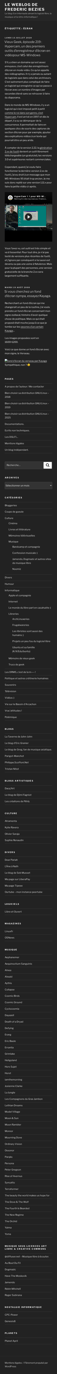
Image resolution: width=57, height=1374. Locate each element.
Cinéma (13, 523)
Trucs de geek (16, 664)
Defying (9, 1028)
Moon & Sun (12, 1118)
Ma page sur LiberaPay (17, 879)
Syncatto (10, 1182)
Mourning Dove (13, 1137)
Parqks (9, 1157)
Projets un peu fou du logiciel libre (31, 641)
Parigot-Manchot (14, 756)
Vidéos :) (9, 697)
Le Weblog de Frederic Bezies (25, 7)
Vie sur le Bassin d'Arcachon (20, 704)
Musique (13, 541)
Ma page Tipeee (14, 885)
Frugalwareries (20, 625)
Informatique (12, 590)
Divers (8, 577)
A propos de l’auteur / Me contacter (24, 386)
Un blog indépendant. (16, 449)
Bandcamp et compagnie (26, 546)
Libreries (14, 613)
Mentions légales (14, 443)
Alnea (8, 970)
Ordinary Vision (13, 1144)
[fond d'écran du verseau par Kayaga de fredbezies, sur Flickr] (26, 361)
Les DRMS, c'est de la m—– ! (20, 672)
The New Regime (14, 1214)
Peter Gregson (13, 1169)
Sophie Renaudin (14, 840)
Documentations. (14, 424)
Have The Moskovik (16, 1276)
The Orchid (11, 1221)
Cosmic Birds (12, 995)
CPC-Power (11, 1314)
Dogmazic (10, 1269)
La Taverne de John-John (18, 736)
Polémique (11, 717)
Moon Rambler (13, 1124)
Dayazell (9, 1015)
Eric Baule (10, 1041)
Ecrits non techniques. (17, 430)
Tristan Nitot (12, 769)
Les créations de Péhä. (17, 801)
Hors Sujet (11, 1066)
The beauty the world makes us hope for (27, 1195)
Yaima (8, 1227)
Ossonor (9, 1150)
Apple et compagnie (20, 595)
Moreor (9, 1131)
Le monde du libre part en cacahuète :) (30, 607)
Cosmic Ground (13, 1002)
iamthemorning (13, 1079)
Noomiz (16, 569)
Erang (8, 1034)
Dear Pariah (11, 859)
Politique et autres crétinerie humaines (26, 678)
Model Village (12, 1111)
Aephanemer (12, 957)
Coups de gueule (14, 511)
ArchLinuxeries (20, 619)
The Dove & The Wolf (17, 1202)
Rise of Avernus (13, 1176)
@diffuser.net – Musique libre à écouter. (27, 1256)
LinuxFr (9, 931)
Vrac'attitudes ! (13, 710)
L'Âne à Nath (11, 866)
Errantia (9, 1047)
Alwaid (8, 976)
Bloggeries (11, 505)
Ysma (8, 1234)
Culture (9, 518)
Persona (9, 1163)
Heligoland (11, 1060)
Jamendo (10, 1282)
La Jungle (10, 1092)
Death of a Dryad (14, 1021)
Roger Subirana (13, 1295)
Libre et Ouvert (13, 911)
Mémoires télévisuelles (22, 535)
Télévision (10, 691)
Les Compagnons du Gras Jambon (24, 1099)
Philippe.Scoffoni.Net (17, 762)
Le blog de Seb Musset (17, 872)
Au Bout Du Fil (13, 1263)
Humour (9, 584)
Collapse (10, 989)
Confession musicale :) (25, 553)
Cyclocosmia (12, 1008)
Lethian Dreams (14, 1105)
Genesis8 (10, 1321)
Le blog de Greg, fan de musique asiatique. (28, 749)
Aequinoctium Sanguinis (18, 963)
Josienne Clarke (13, 1086)
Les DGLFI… (11, 437)
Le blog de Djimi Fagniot (18, 794)
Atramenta (11, 821)
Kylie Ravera (12, 827)
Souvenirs (10, 684)
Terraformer (12, 1189)
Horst (8, 1073)
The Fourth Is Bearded (17, 1208)
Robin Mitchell (13, 1288)
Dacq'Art (10, 788)
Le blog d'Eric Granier (17, 743)
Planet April (11, 1341)
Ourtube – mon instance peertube (23, 892)
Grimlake (10, 1053)
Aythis (8, 983)
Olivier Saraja (12, 834)
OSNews (9, 937)
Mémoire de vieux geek (22, 658)
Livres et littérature (19, 529)
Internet (13, 601)
